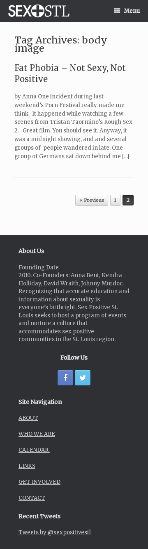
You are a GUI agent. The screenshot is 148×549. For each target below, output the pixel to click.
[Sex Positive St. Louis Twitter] (82, 377)
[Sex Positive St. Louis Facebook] (65, 377)
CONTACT (31, 497)
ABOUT (28, 418)
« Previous (91, 200)
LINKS (26, 465)
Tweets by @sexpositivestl (54, 532)
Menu (132, 10)
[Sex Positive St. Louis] (38, 11)
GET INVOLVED (39, 481)
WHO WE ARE (36, 434)
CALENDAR (34, 449)
